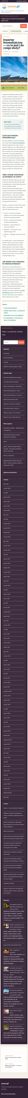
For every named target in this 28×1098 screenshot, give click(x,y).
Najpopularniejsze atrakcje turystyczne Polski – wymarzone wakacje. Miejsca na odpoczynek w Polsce (13, 463)
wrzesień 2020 (7, 695)
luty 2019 (6, 775)
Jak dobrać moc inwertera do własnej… (13, 128)
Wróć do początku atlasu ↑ (8, 1094)
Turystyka (5, 31)
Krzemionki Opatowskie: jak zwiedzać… (13, 377)
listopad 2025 (7, 510)
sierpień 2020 (7, 700)
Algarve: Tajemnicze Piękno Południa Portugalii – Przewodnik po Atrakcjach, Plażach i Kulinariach (13, 449)
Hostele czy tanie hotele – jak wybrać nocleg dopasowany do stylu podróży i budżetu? (17, 927)
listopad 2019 (7, 735)
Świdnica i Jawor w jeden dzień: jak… (12, 417)
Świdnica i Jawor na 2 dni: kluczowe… (12, 412)
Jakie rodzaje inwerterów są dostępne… (13, 126)
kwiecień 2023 (7, 594)
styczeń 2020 (7, 726)
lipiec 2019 (6, 753)
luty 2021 (6, 673)
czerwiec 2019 (7, 757)
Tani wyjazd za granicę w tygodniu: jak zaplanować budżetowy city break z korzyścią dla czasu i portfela (13, 845)
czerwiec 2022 (7, 625)
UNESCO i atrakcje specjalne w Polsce (13, 366)
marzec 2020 (7, 717)
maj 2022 (6, 629)
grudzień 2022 (7, 612)
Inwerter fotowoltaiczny (19, 143)
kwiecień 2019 (7, 766)
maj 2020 (6, 709)
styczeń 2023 (7, 607)
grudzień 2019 (7, 731)
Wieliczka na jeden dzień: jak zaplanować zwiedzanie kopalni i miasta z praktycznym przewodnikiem (13, 891)
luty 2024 (6, 554)
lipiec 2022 (6, 620)
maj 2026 (6, 492)
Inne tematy (6, 353)
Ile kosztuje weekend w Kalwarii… (11, 381)
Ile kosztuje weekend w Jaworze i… (12, 408)
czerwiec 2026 (7, 488)
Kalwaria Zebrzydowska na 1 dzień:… (12, 390)
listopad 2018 (7, 788)
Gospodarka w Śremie (9, 883)
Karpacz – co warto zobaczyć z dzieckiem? (14, 808)
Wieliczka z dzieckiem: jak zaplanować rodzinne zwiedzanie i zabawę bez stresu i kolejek (13, 815)
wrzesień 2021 (7, 642)
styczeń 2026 (7, 506)
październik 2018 (8, 792)
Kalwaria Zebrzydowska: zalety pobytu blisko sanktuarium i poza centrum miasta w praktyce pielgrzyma (14, 824)
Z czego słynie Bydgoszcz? (10, 308)
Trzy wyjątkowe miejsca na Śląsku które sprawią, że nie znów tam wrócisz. (16, 907)
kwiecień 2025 (7, 523)
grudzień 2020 (7, 682)
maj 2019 (6, 761)
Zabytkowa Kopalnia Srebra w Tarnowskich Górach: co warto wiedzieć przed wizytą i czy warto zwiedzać (14, 877)
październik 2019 (8, 739)
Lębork (5, 441)
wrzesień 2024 (7, 536)
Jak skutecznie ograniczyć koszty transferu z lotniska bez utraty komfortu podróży (17, 993)
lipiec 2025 (6, 514)
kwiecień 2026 (7, 497)
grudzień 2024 (7, 528)
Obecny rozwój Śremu (9, 455)
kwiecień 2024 (7, 550)
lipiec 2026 (6, 484)
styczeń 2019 (7, 779)
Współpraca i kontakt (22, 1)
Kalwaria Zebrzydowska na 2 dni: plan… (13, 395)
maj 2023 (6, 589)
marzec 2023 (7, 598)
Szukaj (23, 26)
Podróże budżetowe (16, 31)
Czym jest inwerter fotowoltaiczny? (12, 124)
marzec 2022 (7, 634)
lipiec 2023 (6, 581)
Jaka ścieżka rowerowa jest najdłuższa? (14, 315)
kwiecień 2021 (7, 664)
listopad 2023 (7, 567)
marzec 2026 (7, 501)
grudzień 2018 (7, 784)
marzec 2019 (7, 770)
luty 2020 (6, 722)
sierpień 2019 (7, 748)
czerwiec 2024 (7, 545)
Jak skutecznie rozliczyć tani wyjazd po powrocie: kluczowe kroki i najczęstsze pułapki (13, 868)
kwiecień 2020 (7, 713)
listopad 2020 (7, 686)
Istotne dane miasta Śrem (16, 1026)
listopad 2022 (7, 616)
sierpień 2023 (7, 576)
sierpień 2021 (7, 647)
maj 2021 (6, 660)
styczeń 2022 (7, 638)
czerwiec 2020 (7, 704)
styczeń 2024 (7, 559)
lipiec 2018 (6, 797)
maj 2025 (6, 519)
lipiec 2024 (6, 541)
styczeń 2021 (7, 678)
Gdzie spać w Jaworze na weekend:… (13, 404)
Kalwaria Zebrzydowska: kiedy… (11, 399)
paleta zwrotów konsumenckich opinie (12, 945)
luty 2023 (6, 603)
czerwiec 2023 (7, 585)
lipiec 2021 (6, 651)
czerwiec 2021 (7, 656)
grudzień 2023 (7, 563)
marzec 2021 (7, 669)
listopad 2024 (7, 532)
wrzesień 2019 (7, 744)
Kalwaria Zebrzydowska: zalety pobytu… (13, 386)
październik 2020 (8, 691)
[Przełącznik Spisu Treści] (20, 122)
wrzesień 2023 (7, 572)
